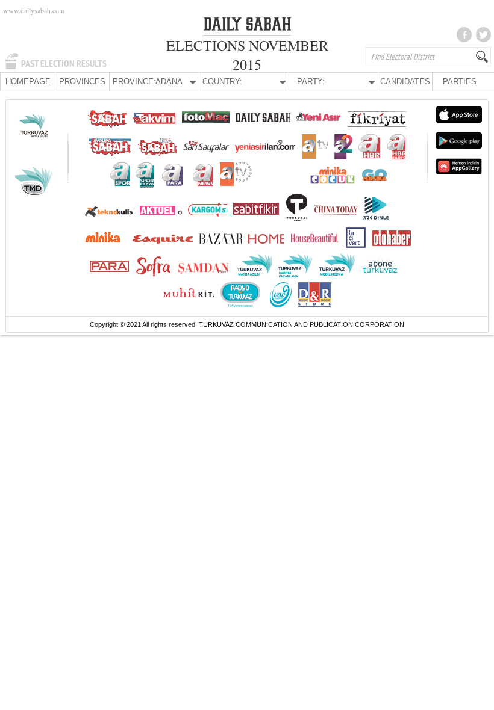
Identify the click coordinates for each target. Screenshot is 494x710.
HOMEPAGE (28, 81)
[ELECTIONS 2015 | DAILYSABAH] (247, 26)
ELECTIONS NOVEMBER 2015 (247, 55)
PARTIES (460, 81)
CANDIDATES (405, 81)
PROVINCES (82, 81)
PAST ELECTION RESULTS (64, 63)
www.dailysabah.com (33, 10)
